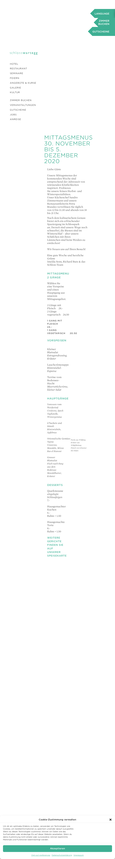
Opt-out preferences (40, 855)
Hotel (14, 64)
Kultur (15, 92)
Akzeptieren (57, 848)
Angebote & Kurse (23, 83)
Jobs (13, 114)
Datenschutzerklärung (62, 855)
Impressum (79, 855)
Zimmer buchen (21, 100)
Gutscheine (18, 110)
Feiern (14, 78)
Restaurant (18, 68)
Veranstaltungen (23, 105)
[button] (110, 819)
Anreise (15, 119)
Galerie (15, 87)
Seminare (16, 73)
